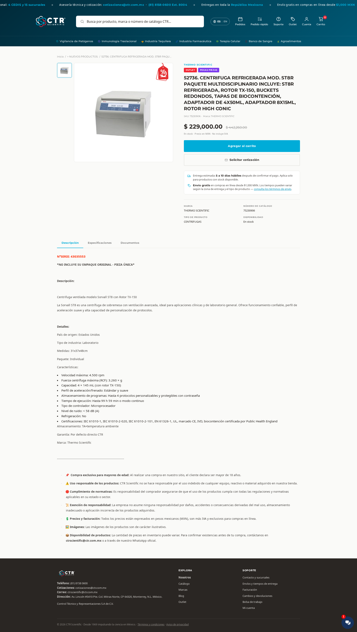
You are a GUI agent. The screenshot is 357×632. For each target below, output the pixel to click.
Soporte (278, 24)
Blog (181, 596)
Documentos (130, 242)
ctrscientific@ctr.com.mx (83, 592)
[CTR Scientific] (50, 21)
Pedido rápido (259, 24)
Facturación (250, 589)
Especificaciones (100, 242)
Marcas (182, 589)
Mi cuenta (249, 608)
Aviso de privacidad (177, 624)
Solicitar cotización (244, 160)
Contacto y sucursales (256, 577)
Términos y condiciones (151, 624)
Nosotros (184, 577)
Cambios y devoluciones (257, 596)
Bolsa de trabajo (252, 602)
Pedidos (240, 24)
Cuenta (306, 24)
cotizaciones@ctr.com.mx (90, 588)
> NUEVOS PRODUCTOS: (82, 56)
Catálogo (184, 583)
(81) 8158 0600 (79, 583)
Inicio (60, 56)
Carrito (321, 21)
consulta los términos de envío (272, 189)
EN (225, 21)
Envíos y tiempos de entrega (260, 583)
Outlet (293, 24)
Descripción (70, 242)
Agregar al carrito (242, 146)
